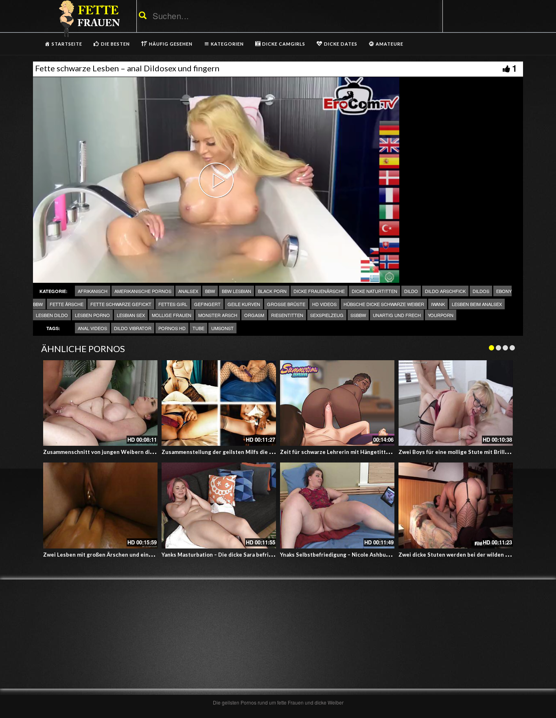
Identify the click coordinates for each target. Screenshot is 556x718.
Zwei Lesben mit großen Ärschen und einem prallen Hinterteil (123, 554)
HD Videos (324, 304)
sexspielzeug (327, 315)
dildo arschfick (445, 291)
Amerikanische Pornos (142, 291)
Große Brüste (286, 304)
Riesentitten (287, 315)
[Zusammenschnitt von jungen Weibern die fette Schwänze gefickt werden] (100, 403)
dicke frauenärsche (319, 291)
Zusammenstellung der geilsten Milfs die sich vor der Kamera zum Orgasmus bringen (271, 452)
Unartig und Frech (397, 315)
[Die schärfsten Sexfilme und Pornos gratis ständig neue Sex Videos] (88, 18)
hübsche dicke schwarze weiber (384, 304)
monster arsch (217, 315)
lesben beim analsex (477, 304)
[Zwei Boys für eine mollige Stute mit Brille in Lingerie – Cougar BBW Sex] (455, 403)
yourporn (440, 315)
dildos (481, 291)
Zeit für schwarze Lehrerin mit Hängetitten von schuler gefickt (361, 452)
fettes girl (172, 304)
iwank (438, 304)
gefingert (207, 304)
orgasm (254, 315)
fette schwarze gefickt (120, 304)
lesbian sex (131, 315)
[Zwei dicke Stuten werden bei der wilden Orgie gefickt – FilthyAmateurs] (455, 505)
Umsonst (222, 328)
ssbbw (358, 315)
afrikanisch (92, 291)
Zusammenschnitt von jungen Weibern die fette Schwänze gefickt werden (138, 452)
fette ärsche (66, 304)
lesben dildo (52, 315)
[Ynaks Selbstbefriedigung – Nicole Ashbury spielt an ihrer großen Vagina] (337, 505)
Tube (198, 328)
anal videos (92, 328)
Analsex (188, 291)
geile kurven (244, 304)
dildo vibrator (132, 328)
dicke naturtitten (374, 291)
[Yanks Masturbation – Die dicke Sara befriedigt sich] (219, 505)
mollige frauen (171, 315)
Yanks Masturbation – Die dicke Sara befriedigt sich (228, 554)
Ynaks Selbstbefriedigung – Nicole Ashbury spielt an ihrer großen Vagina (373, 554)
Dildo (411, 291)
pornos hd (172, 328)
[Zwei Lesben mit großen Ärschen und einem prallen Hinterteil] (100, 505)
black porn (272, 291)
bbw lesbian (236, 291)
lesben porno (92, 315)
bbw (210, 291)
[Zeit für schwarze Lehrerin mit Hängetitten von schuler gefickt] (337, 403)
